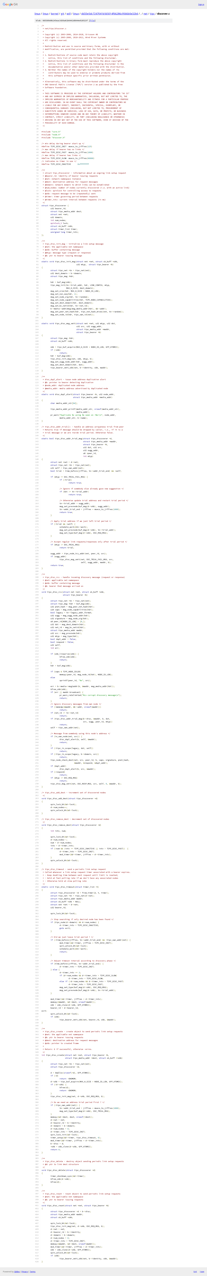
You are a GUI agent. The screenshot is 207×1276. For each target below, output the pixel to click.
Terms (32, 1271)
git (62, 13)
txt (195, 1271)
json (202, 1271)
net (145, 13)
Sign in (201, 4)
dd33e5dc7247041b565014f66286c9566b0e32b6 (109, 13)
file (92, 20)
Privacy (24, 1271)
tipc (152, 13)
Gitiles (17, 1271)
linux (37, 13)
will (69, 13)
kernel (54, 13)
